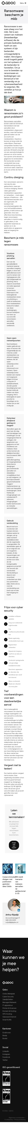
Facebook (6, 1057)
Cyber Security (8, 996)
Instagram (6, 1054)
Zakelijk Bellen (7, 999)
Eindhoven (6, 1032)
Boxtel (4, 1038)
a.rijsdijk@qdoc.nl (12, 922)
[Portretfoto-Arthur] (14, 899)
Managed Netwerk (9, 1002)
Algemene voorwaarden (16, 1118)
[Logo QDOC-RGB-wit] (7, 982)
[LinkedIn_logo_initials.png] (19, 910)
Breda (4, 1035)
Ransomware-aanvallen (12, 121)
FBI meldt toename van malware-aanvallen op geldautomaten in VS (21, 885)
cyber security (15, 784)
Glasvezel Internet (9, 1017)
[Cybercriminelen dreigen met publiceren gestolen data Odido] (7, 869)
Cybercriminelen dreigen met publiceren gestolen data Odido (9, 881)
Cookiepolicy (8, 1120)
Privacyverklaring (20, 1120)
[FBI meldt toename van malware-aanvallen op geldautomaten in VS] (20, 869)
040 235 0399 (11, 920)
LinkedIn (5, 1051)
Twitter (5, 1060)
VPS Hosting (7, 1014)
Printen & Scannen (9, 1008)
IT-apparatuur (7, 1005)
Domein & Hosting (9, 1011)
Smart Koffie (6, 1020)
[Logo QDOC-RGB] (9, 2)
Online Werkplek (8, 994)
